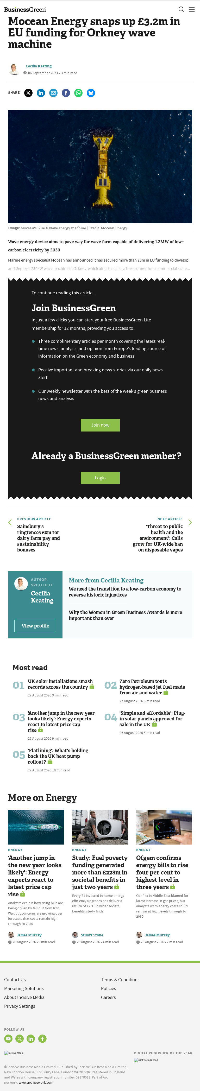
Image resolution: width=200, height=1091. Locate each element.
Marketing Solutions (24, 989)
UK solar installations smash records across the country (60, 684)
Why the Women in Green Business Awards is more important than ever (125, 615)
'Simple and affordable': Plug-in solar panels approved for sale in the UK (152, 719)
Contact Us (15, 980)
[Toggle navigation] (190, 9)
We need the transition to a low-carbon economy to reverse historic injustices (125, 592)
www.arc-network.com (36, 1082)
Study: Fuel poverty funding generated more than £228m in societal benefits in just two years (100, 872)
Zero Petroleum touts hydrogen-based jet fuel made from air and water (152, 687)
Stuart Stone (92, 935)
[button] (181, 9)
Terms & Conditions (120, 980)
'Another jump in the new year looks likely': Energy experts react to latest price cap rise (61, 721)
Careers (108, 997)
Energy (15, 849)
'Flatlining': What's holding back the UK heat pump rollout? (58, 756)
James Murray (29, 935)
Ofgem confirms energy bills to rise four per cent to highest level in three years (162, 872)
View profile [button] (35, 626)
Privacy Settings (19, 1006)
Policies (108, 989)
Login (100, 478)
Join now (100, 425)
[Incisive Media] (13, 1052)
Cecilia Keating (39, 66)
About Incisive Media (24, 997)
